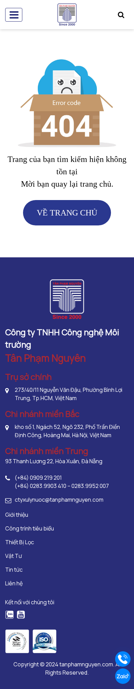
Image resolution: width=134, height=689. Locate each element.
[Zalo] (9, 614)
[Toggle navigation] (13, 15)
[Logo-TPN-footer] (67, 298)
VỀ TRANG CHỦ (67, 212)
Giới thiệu (16, 514)
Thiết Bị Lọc (19, 542)
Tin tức (14, 569)
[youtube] (21, 614)
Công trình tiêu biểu (29, 528)
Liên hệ (14, 583)
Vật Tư (13, 556)
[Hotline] (123, 659)
